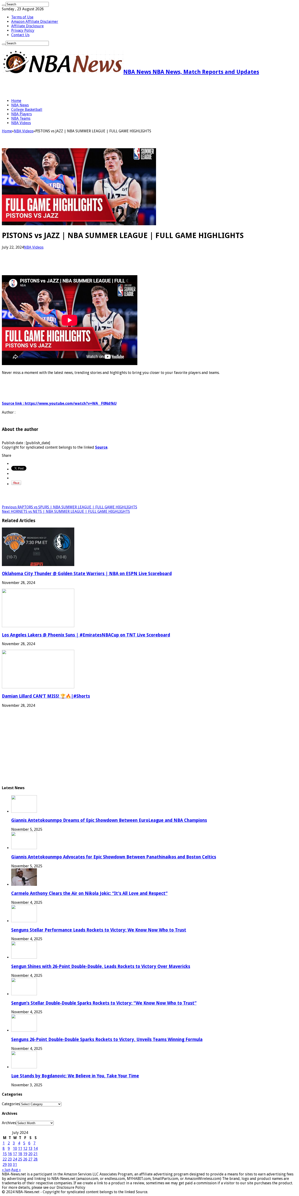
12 (25, 1148)
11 (20, 1148)
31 (15, 1164)
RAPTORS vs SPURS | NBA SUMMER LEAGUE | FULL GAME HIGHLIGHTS (69, 507)
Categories (11, 1104)
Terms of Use (22, 17)
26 (25, 1159)
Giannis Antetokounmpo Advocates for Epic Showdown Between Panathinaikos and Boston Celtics (113, 857)
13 (30, 1148)
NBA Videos (21, 123)
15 (5, 1154)
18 (20, 1154)
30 (10, 1164)
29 (5, 1164)
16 (10, 1154)
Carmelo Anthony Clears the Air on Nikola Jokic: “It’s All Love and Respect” (89, 893)
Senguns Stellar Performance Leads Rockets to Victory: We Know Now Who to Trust (98, 930)
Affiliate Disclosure (27, 26)
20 (30, 1154)
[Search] (4, 5)
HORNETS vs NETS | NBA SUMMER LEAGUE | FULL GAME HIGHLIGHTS (66, 511)
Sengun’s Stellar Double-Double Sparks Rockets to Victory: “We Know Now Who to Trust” (103, 1003)
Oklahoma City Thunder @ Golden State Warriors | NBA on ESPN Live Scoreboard (87, 573)
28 (35, 1159)
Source (101, 447)
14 (35, 1148)
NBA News (20, 105)
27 (30, 1159)
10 (15, 1148)
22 (5, 1159)
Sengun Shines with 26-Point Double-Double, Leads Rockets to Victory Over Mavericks (100, 966)
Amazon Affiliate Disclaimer (34, 21)
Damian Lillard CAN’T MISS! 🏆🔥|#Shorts (46, 696)
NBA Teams (20, 118)
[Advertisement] (56, 87)
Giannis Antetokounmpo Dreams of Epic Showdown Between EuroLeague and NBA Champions (109, 820)
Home (16, 100)
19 (25, 1154)
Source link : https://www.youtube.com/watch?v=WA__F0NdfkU (59, 403)
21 (35, 1154)
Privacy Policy (22, 30)
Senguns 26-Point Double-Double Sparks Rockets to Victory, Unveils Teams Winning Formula (107, 1039)
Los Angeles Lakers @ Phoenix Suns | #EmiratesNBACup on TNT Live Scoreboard (86, 635)
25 (20, 1159)
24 (15, 1159)
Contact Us (20, 35)
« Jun (6, 1170)
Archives (9, 1123)
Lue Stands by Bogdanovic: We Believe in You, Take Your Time (75, 1075)
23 (10, 1159)
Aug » (16, 1170)
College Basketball (26, 109)
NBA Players (21, 114)
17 (15, 1154)
